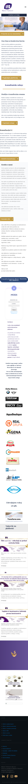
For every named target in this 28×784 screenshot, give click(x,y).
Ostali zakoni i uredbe (7, 735)
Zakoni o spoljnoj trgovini (8, 724)
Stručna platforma (7, 748)
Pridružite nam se (14, 313)
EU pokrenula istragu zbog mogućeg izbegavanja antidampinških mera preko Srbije (12, 590)
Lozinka (14, 303)
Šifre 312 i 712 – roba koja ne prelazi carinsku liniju (13, 553)
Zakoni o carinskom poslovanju (9, 728)
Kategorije (5, 753)
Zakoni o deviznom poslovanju (9, 726)
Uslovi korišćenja (6, 757)
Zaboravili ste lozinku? (14, 311)
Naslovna (5, 746)
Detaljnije (3, 565)
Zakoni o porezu (6, 733)
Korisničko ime (13, 300)
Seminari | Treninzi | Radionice (9, 755)
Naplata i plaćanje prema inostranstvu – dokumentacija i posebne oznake (12, 624)
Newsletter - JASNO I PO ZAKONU (10, 750)
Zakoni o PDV (6, 730)
